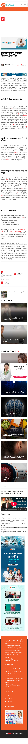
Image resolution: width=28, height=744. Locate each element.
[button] (19, 367)
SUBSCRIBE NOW (19, 376)
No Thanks (20, 378)
